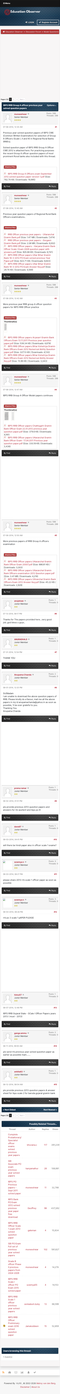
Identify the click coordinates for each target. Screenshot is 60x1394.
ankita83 (18, 1071)
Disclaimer (25, 1387)
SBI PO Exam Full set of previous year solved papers (14, 1249)
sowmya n (19, 862)
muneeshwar (20, 114)
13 (45, 1304)
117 (45, 1145)
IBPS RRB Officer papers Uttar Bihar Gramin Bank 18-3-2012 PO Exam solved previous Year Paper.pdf (27, 258)
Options (51, 105)
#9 (56, 801)
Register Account (49, 22)
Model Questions (51, 32)
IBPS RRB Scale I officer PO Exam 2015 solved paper (14, 1285)
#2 (56, 208)
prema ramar (20, 788)
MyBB (18, 1383)
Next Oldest (10, 1109)
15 (45, 1326)
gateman (32, 1230)
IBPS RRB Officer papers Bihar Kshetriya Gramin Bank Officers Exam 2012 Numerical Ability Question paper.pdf (29, 349)
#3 (56, 298)
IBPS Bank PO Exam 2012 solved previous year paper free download (14, 1208)
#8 (56, 687)
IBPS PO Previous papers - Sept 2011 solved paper (14, 1187)
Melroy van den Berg (45, 1383)
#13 (55, 1008)
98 (45, 1208)
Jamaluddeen (32, 1326)
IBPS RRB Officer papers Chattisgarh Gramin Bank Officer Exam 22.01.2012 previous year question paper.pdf (28, 428)
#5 (56, 535)
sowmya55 (32, 1285)
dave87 (17, 826)
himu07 (18, 995)
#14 (55, 1046)
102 (45, 1249)
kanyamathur (32, 1168)
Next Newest (49, 1109)
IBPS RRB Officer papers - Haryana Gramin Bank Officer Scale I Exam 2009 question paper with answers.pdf (29, 249)
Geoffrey (32, 1208)
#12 (55, 912)
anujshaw (19, 601)
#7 (56, 652)
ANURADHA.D (20, 639)
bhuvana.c (32, 1145)
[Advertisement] (30, 67)
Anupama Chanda (22, 674)
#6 (56, 614)
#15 (55, 1084)
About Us (35, 1387)
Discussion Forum (33, 32)
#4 (56, 389)
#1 (56, 127)
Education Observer (14, 32)
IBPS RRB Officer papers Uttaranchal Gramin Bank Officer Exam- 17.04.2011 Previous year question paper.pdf (27, 440)
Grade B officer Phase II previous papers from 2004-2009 (14, 1267)
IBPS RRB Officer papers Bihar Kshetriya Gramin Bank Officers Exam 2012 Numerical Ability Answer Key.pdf (29, 358)
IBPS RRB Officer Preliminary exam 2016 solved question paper (13, 1326)
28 (45, 1168)
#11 (55, 874)
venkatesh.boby (32, 1304)
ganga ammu (20, 1033)
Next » (22, 99)
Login (31, 22)
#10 (55, 839)
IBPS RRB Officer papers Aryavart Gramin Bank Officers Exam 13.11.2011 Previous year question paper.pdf (29, 340)
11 (45, 1187)
